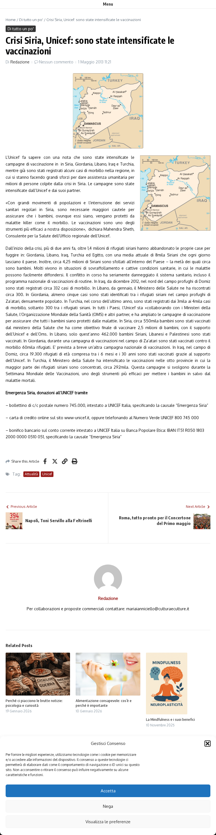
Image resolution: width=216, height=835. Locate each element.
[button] (207, 743)
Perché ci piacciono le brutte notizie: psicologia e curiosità (34, 703)
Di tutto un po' (31, 19)
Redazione (20, 61)
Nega (108, 806)
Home (11, 19)
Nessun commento (56, 61)
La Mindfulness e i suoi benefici (170, 719)
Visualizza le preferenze (108, 821)
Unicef (47, 474)
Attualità (31, 474)
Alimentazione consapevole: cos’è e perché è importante (104, 703)
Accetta (108, 790)
